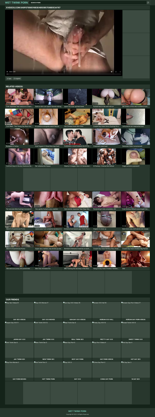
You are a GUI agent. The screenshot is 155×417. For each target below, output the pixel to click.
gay (10, 78)
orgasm (17, 78)
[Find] (148, 2)
